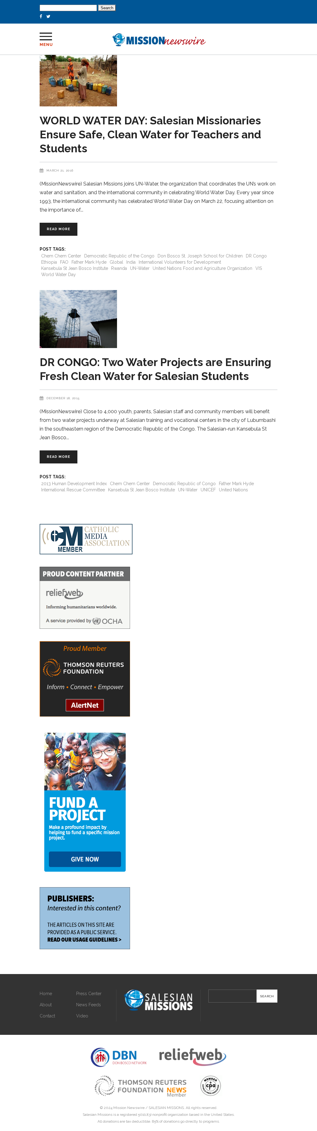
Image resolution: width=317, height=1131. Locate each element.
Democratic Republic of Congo (184, 483)
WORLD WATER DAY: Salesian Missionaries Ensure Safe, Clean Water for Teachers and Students (150, 134)
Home (46, 993)
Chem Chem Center (61, 255)
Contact (47, 1015)
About (46, 1004)
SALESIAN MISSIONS (166, 1108)
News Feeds (88, 1004)
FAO (64, 262)
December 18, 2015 (63, 398)
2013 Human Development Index (74, 483)
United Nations (233, 489)
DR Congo (256, 255)
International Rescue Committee (73, 489)
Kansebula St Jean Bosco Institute (74, 268)
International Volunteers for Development (180, 262)
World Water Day (58, 274)
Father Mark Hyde (89, 262)
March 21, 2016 (59, 170)
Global (116, 262)
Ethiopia (49, 262)
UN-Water (140, 268)
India (131, 262)
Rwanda (119, 268)
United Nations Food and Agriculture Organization (202, 268)
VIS (258, 268)
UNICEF (208, 489)
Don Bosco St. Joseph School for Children (200, 255)
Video (82, 1015)
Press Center (89, 993)
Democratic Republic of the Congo (119, 255)
